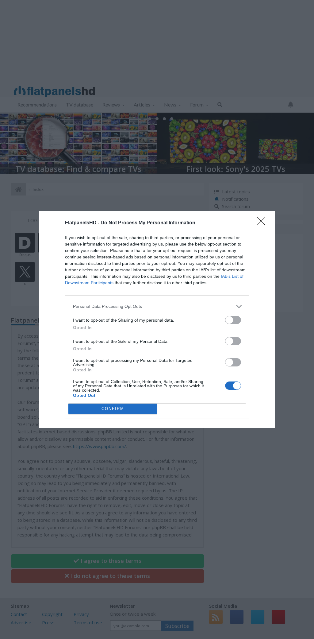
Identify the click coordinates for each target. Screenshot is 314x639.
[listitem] (157, 306)
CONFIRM (112, 408)
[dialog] (157, 319)
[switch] (233, 320)
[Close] (263, 223)
